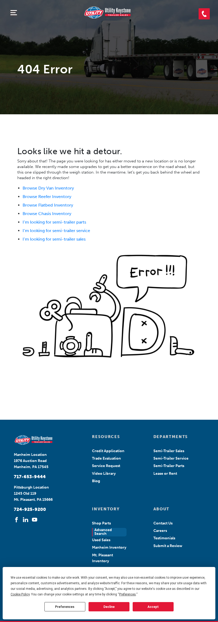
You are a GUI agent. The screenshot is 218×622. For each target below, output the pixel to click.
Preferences (64, 607)
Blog (96, 481)
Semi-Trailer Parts (168, 466)
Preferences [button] (127, 594)
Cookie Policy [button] (20, 594)
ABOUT (161, 509)
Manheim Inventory (109, 547)
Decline (109, 607)
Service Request (106, 466)
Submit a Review (167, 546)
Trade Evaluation (106, 458)
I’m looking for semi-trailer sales (54, 239)
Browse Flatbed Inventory (48, 205)
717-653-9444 (30, 476)
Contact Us (163, 523)
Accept (153, 607)
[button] (204, 13)
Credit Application (108, 451)
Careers (160, 530)
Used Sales (101, 540)
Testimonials (164, 538)
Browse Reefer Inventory (47, 196)
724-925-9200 (30, 509)
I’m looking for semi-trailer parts (54, 222)
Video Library (104, 473)
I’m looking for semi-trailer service (56, 230)
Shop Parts (101, 523)
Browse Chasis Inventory (47, 213)
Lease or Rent (165, 473)
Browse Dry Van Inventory (48, 188)
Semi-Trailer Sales (168, 451)
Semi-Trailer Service (170, 458)
